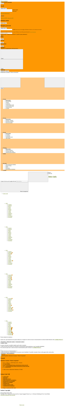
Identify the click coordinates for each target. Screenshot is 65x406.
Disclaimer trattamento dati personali (8, 395)
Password (14, 11)
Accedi (2, 3)
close (2, 88)
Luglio (9, 211)
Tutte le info (5, 193)
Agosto (9, 212)
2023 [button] (7, 273)
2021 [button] (7, 320)
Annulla (2, 71)
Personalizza (3, 341)
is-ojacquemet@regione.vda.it (17, 365)
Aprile (9, 208)
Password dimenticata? (5, 13)
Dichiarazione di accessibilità (9, 381)
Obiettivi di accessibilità (8, 382)
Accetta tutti (20, 341)
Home (49, 172)
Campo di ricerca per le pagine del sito (8, 181)
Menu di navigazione (24, 191)
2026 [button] (7, 203)
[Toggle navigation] (11, 83)
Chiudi (2, 39)
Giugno (9, 210)
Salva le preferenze (10, 353)
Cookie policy (6, 376)
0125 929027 (7, 363)
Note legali (5, 377)
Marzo (9, 206)
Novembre (10, 216)
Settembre (10, 213)
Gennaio (10, 204)
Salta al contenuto (4, 1)
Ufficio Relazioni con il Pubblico (9, 380)
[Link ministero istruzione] (6, 2)
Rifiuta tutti (11, 341)
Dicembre (10, 217)
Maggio (9, 209)
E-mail (14, 29)
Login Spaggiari (33, 31)
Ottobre (9, 214)
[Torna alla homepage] (32, 72)
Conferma (7, 71)
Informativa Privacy (7, 378)
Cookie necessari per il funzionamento (8, 351)
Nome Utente (15, 9)
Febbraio (10, 205)
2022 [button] (7, 297)
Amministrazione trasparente (8, 385)
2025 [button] (7, 226)
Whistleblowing (6, 383)
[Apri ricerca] (54, 83)
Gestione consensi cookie (8, 384)
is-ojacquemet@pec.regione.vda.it (17, 366)
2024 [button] (7, 250)
